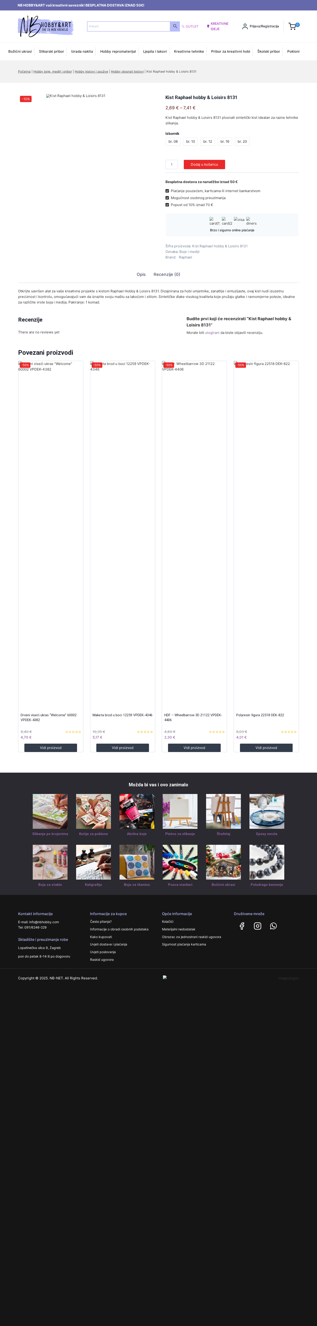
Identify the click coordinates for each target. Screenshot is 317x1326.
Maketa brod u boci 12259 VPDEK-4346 (122, 715)
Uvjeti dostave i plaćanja (108, 944)
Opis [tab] (141, 274)
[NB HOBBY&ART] (45, 26)
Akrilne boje (137, 834)
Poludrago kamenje (267, 885)
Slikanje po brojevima (50, 834)
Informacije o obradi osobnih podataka (119, 929)
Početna (24, 71)
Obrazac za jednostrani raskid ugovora (191, 937)
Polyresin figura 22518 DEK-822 (260, 715)
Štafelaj (223, 834)
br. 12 (207, 141)
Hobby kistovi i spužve (91, 71)
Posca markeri (180, 885)
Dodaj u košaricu (204, 164)
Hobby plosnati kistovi (127, 71)
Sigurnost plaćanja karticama (184, 944)
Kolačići (167, 921)
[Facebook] (242, 926)
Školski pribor (268, 51)
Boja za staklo (50, 885)
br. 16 (224, 141)
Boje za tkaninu (137, 885)
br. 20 (242, 141)
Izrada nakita (82, 51)
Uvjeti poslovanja (103, 952)
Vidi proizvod (50, 747)
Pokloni (293, 51)
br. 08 (173, 141)
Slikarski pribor (51, 51)
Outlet (192, 26)
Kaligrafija (93, 885)
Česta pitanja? (101, 921)
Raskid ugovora (102, 959)
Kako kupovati (101, 937)
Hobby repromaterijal (118, 51)
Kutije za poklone (93, 834)
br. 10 (190, 141)
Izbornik (172, 133)
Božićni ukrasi (20, 51)
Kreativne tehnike (189, 51)
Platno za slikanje (180, 834)
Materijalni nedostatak (178, 929)
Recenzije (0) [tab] (167, 274)
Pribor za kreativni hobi (230, 51)
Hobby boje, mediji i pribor (52, 71)
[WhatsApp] (273, 926)
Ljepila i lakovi (155, 51)
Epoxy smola (266, 834)
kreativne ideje (219, 26)
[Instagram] (257, 926)
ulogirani (212, 332)
